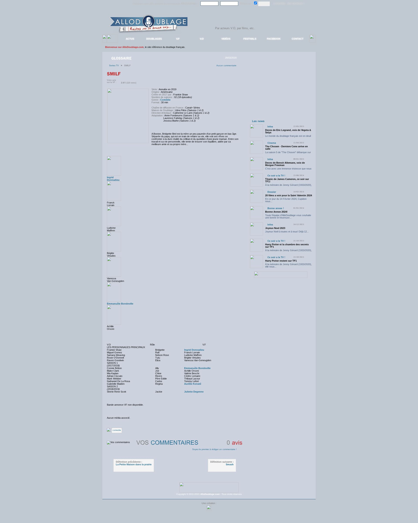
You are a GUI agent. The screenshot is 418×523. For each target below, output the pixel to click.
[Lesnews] (258, 120)
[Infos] (270, 126)
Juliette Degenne (194, 391)
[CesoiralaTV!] (276, 175)
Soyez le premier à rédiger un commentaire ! (214, 449)
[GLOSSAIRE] (121, 58)
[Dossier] (271, 192)
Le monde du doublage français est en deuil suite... (288, 137)
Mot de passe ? (295, 4)
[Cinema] (271, 143)
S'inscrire (279, 4)
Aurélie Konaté (192, 384)
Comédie (165, 99)
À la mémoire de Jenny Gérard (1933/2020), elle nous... (288, 186)
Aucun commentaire (226, 65)
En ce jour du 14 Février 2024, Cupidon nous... (286, 200)
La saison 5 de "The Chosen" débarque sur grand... (288, 153)
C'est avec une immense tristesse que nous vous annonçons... (288, 169)
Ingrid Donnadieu (194, 350)
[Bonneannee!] (275, 208)
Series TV (115, 65)
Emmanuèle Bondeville (120, 303)
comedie (117, 430)
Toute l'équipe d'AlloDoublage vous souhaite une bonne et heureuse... (288, 216)
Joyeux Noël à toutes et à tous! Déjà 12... (287, 231)
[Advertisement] (280, 91)
